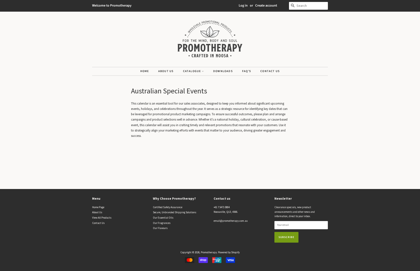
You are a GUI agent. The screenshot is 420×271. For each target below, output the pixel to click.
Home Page (98, 207)
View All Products (101, 217)
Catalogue (192, 71)
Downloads (223, 71)
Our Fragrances (161, 223)
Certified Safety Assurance (167, 207)
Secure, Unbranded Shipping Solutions (174, 212)
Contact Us (270, 71)
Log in (243, 5)
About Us (166, 71)
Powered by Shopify (229, 252)
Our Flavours (160, 228)
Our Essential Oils (163, 217)
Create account (266, 5)
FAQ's (246, 71)
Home (144, 71)
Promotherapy (209, 252)
